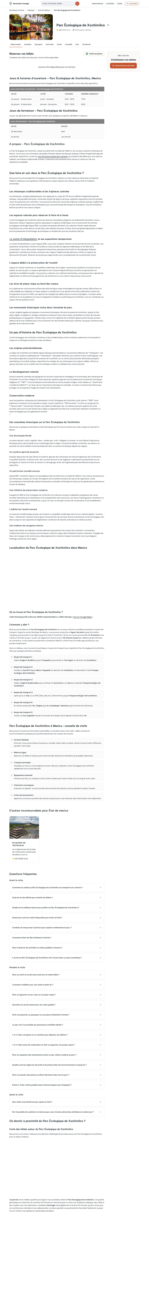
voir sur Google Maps (82, 617)
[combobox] (58, 3)
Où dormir (86, 44)
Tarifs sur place (95, 54)
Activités (110, 3)
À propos (38, 44)
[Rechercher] (77, 4)
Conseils (68, 44)
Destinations (97, 3)
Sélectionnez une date (124, 65)
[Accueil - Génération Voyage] (19, 3)
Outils (119, 3)
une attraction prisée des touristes (53, 156)
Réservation (16, 44)
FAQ (77, 44)
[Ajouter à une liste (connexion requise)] (108, 25)
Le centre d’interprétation (23, 239)
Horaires (27, 44)
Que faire (50, 44)
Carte (59, 44)
